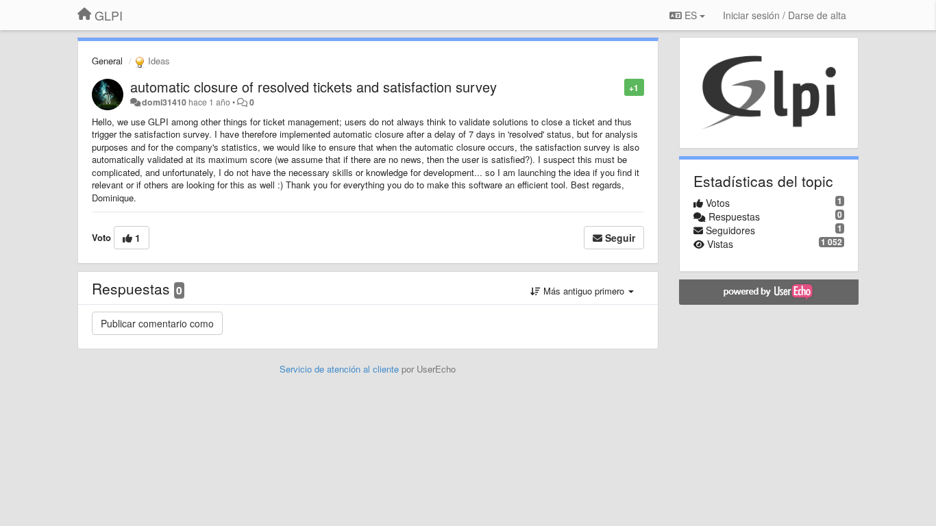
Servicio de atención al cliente (341, 368)
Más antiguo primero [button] (584, 290)
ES (691, 15)
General (107, 60)
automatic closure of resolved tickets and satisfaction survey (313, 87)
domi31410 (164, 102)
